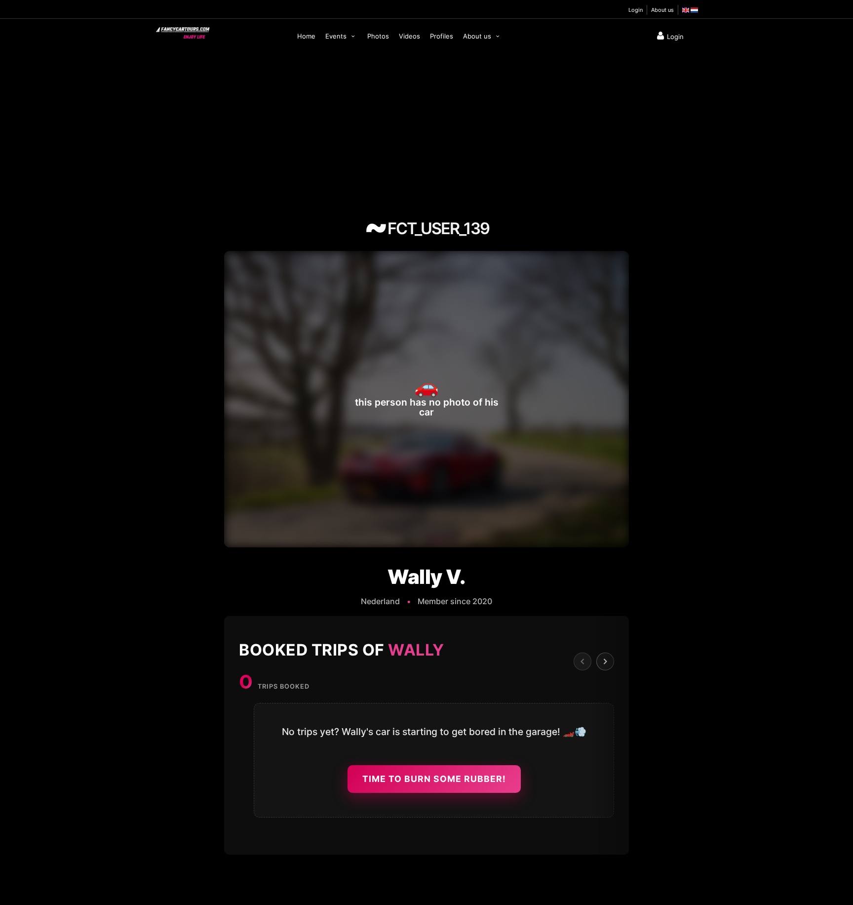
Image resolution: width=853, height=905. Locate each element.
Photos (378, 36)
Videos (409, 36)
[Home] (182, 31)
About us (662, 9)
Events (337, 36)
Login (635, 9)
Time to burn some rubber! (434, 779)
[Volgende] (605, 661)
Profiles (441, 36)
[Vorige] (582, 661)
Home (306, 36)
